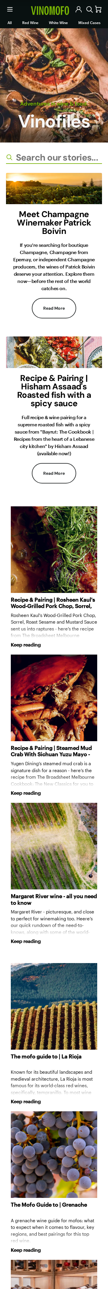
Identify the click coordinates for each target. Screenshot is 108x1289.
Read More (54, 308)
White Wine (58, 22)
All (10, 22)
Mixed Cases (89, 22)
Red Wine (30, 22)
